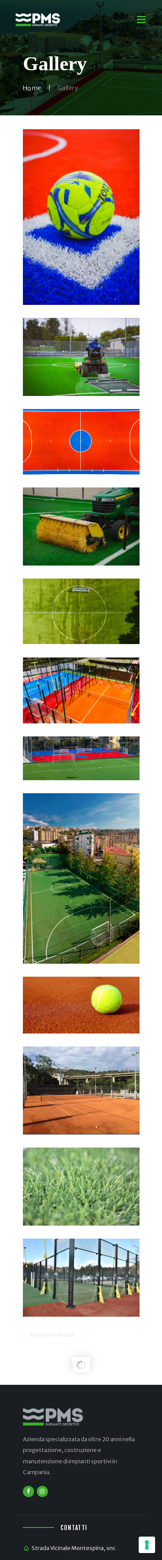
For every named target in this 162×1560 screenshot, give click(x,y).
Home (32, 88)
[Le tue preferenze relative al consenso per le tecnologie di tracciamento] (147, 1545)
